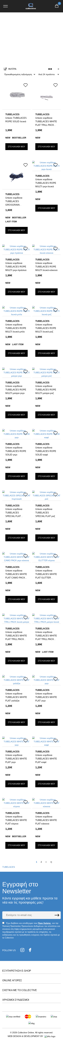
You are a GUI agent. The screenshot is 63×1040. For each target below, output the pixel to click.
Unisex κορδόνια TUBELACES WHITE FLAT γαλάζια (16, 697)
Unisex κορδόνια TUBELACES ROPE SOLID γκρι (15, 451)
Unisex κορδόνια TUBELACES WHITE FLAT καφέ (46, 758)
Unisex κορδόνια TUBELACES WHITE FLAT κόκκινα (46, 820)
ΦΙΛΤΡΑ (12, 69)
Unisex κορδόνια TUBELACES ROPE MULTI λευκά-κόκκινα (46, 266)
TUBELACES (8, 867)
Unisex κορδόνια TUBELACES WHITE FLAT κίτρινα (16, 820)
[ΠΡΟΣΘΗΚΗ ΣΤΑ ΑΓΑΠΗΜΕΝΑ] (25, 85)
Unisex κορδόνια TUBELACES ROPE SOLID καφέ (45, 451)
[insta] (22, 950)
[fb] (30, 950)
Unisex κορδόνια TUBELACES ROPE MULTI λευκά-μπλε (15, 328)
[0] (56, 6)
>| (51, 862)
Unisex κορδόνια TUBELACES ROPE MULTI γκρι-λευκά (45, 183)
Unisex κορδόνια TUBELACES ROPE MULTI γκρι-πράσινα (15, 266)
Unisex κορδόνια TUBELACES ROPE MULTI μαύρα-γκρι (15, 389)
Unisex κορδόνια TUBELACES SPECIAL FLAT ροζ (45, 512)
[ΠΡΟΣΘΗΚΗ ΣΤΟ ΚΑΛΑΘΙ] (16, 146)
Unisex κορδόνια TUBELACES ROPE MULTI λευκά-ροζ (45, 328)
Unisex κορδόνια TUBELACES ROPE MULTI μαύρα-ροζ (45, 389)
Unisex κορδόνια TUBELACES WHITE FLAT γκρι (46, 697)
